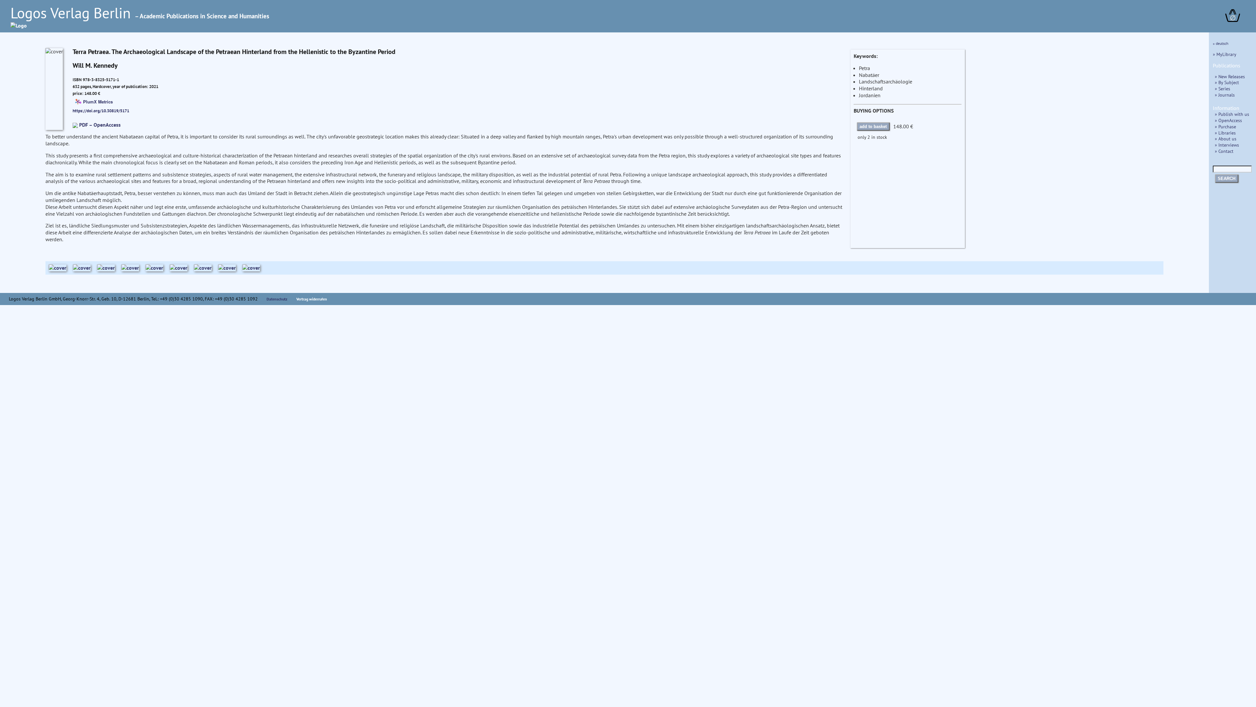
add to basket (873, 126)
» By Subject (1227, 82)
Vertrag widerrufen (311, 299)
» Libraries (1225, 133)
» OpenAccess (1228, 120)
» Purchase (1225, 126)
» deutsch (1221, 43)
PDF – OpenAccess (100, 124)
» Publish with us (1232, 114)
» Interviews (1227, 145)
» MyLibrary (1224, 54)
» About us (1225, 139)
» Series (1222, 88)
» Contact (1224, 151)
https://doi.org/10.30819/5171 (101, 111)
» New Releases (1230, 76)
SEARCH (1226, 178)
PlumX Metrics (98, 101)
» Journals (1225, 95)
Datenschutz (277, 299)
